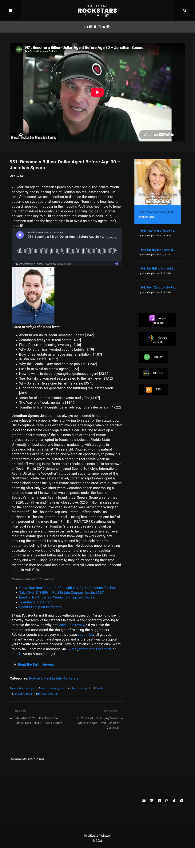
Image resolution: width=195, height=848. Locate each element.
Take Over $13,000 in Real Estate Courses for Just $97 (61, 592)
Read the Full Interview (36, 664)
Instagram (87, 649)
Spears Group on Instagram (40, 607)
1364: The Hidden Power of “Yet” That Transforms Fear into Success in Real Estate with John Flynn (157, 249)
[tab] (67, 664)
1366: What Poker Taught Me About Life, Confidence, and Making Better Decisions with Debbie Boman (157, 212)
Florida (99, 688)
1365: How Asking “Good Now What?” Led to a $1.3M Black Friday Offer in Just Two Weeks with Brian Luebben (157, 230)
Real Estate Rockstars (61, 678)
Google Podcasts (159, 340)
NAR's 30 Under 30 (47, 693)
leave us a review (71, 625)
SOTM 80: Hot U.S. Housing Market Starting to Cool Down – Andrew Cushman (97, 723)
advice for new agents (52, 688)
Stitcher (158, 373)
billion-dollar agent (80, 688)
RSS (158, 389)
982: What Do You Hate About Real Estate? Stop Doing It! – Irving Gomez (38, 720)
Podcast (35, 678)
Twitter (72, 649)
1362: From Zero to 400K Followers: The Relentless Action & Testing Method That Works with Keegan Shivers (157, 287)
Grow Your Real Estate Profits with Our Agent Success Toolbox (67, 588)
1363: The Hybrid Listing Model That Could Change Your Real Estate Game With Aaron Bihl (157, 268)
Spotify (158, 356)
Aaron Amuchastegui (22, 688)
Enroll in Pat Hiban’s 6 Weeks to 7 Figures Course (57, 597)
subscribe (85, 635)
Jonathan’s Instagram (36, 602)
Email (16, 654)
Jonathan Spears (22, 693)
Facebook (103, 649)
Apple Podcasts (159, 320)
